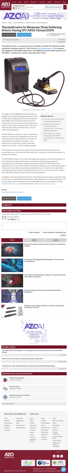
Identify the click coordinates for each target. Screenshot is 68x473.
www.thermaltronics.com (46, 184)
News (10, 22)
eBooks (32, 432)
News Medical (20, 425)
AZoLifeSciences (21, 428)
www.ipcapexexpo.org (46, 48)
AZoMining (7, 430)
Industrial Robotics (19, 22)
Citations (6, 205)
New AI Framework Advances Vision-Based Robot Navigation (42, 291)
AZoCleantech (8, 423)
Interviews (33, 428)
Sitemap (43, 437)
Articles (32, 423)
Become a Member (58, 421)
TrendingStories (12, 240)
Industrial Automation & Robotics (19, 395)
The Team (44, 439)
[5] (12, 311)
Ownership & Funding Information (56, 444)
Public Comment (34, 232)
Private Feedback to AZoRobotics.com (54, 232)
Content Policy (57, 440)
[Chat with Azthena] (63, 469)
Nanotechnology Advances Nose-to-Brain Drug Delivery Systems (45, 245)
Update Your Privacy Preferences (16, 471)
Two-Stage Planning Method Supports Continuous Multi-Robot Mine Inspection (45, 276)
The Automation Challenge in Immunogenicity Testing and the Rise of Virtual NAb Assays (32, 351)
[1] (12, 250)
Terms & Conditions (56, 433)
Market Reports (45, 423)
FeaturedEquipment (56, 240)
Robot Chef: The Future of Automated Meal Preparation (22, 359)
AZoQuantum (20, 421)
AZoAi (18, 423)
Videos (43, 418)
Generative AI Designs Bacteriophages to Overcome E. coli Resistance (44, 260)
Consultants (44, 432)
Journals (32, 437)
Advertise (55, 430)
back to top (59, 451)
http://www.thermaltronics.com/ (12, 192)
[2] (12, 265)
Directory (32, 430)
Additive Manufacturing (16, 378)
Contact (55, 428)
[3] (12, 280)
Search (55, 423)
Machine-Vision (30, 22)
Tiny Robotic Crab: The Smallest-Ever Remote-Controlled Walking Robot (28, 366)
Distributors (44, 430)
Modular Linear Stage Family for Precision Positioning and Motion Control (44, 306)
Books (31, 434)
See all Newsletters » (8, 403)
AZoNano (7, 421)
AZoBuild (7, 428)
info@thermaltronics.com (10, 184)
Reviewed (62, 42)
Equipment (33, 425)
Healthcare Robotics (33, 440)
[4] (12, 296)
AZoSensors (19, 418)
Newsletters (56, 425)
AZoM (6, 418)
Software (43, 421)
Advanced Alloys (14, 386)
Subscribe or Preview (15, 380)
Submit (63, 235)
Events (43, 425)
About (31, 418)
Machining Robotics (42, 22)
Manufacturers (45, 428)
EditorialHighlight (34, 240)
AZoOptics (7, 425)
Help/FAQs (44, 434)
